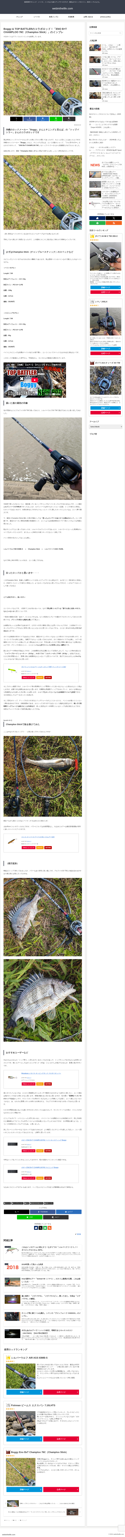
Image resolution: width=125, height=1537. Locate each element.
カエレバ (29, 671)
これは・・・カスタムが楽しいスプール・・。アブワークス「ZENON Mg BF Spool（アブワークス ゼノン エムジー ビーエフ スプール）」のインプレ (105, 152)
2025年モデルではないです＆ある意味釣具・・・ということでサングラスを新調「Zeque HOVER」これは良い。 (103, 124)
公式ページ (61, 1392)
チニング (8, 1203)
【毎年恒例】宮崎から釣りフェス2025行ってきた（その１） (105, 133)
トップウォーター (18, 1203)
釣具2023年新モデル (37, 1203)
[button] (69, 119)
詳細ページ (24, 1392)
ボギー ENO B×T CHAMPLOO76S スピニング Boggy (39, 1167)
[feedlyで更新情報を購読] (45, 1228)
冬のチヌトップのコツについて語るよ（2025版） (105, 115)
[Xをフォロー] (40, 1228)
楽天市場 (48, 677)
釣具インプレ (49, 1203)
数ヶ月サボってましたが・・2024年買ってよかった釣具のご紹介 (105, 141)
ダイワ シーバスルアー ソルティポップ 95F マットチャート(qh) (43, 667)
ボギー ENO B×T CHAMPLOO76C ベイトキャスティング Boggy (43, 1140)
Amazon (39, 677)
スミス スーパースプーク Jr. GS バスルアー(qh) (37, 837)
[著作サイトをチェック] (36, 1228)
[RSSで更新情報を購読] (49, 1228)
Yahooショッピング (28, 677)
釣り (27, 1203)
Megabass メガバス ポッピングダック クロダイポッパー (41, 1073)
